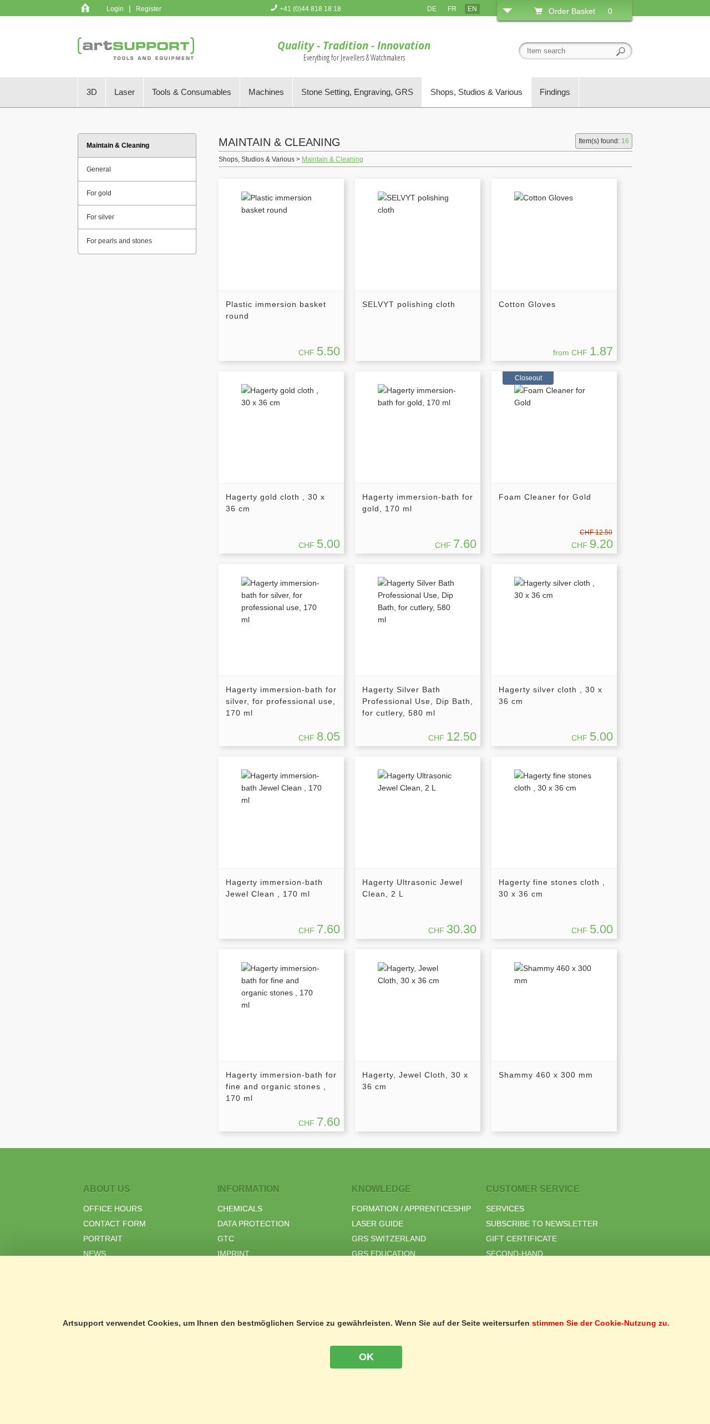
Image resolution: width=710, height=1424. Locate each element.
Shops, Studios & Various (476, 92)
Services (505, 1208)
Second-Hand (514, 1253)
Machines (266, 92)
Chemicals (239, 1208)
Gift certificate (521, 1238)
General (99, 169)
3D (92, 92)
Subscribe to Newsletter (542, 1223)
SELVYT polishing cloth (408, 304)
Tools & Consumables (191, 92)
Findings (555, 92)
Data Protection (253, 1223)
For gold (99, 193)
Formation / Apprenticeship (411, 1208)
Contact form (114, 1223)
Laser (124, 92)
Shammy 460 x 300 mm (546, 1074)
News (94, 1253)
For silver (100, 217)
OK (366, 1356)
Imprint (233, 1253)
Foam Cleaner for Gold (545, 496)
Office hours (112, 1208)
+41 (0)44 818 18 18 (309, 9)
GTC (225, 1238)
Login (115, 9)
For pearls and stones (119, 241)
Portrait (103, 1238)
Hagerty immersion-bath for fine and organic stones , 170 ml (281, 1086)
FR (452, 9)
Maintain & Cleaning (332, 159)
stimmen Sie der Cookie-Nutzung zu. (601, 1323)
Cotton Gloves (527, 304)
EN (472, 9)
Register (148, 9)
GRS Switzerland (389, 1238)
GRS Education (383, 1253)
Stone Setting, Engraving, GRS (357, 92)
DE (432, 9)
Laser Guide (377, 1223)
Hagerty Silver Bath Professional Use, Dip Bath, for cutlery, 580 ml (417, 701)
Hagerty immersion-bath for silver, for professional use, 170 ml (281, 701)
